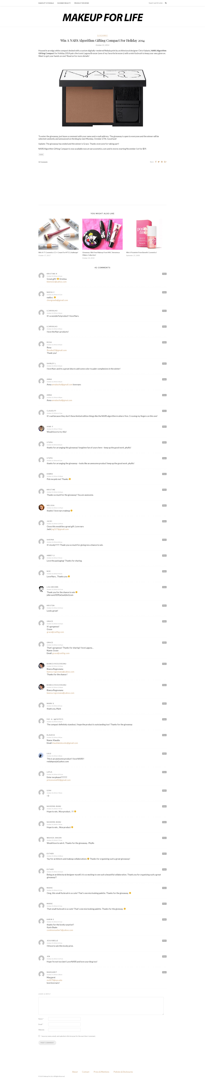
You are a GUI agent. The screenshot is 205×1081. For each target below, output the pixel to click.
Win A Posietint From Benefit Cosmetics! (141, 252)
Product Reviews (81, 3)
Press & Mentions (101, 1072)
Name (40, 1019)
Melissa (51, 505)
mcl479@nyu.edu (54, 980)
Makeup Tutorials (46, 3)
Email (40, 1024)
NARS (41, 154)
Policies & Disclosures (123, 1072)
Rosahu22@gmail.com (57, 350)
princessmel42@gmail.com (59, 780)
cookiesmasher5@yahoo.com (60, 930)
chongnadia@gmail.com (57, 300)
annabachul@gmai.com (62, 400)
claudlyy (51, 411)
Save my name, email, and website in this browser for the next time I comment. (69, 1036)
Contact (85, 1072)
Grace (50, 621)
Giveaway (102, 35)
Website (41, 1030)
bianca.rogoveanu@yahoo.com (60, 671)
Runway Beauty (64, 3)
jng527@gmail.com (60, 529)
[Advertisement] (102, 182)
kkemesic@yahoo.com (57, 281)
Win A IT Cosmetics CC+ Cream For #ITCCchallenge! (58, 252)
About (75, 1072)
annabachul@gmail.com (62, 384)
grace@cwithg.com (55, 632)
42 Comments (42, 162)
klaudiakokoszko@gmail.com (65, 743)
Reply (164, 273)
